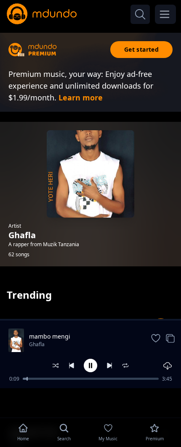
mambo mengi (49, 336)
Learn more (81, 97)
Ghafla (37, 344)
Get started (141, 49)
